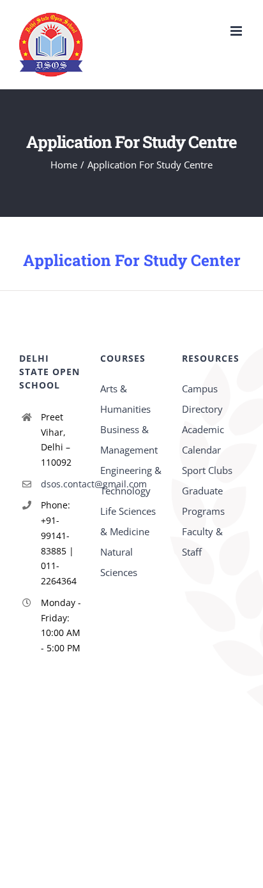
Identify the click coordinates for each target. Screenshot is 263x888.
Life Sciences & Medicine (128, 521)
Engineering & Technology (131, 480)
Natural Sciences (118, 562)
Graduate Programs (203, 500)
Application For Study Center (132, 259)
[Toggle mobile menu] (237, 31)
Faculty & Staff (202, 541)
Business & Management (129, 439)
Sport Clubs (207, 470)
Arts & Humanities (125, 398)
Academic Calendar (203, 439)
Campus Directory (202, 398)
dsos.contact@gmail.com (61, 484)
